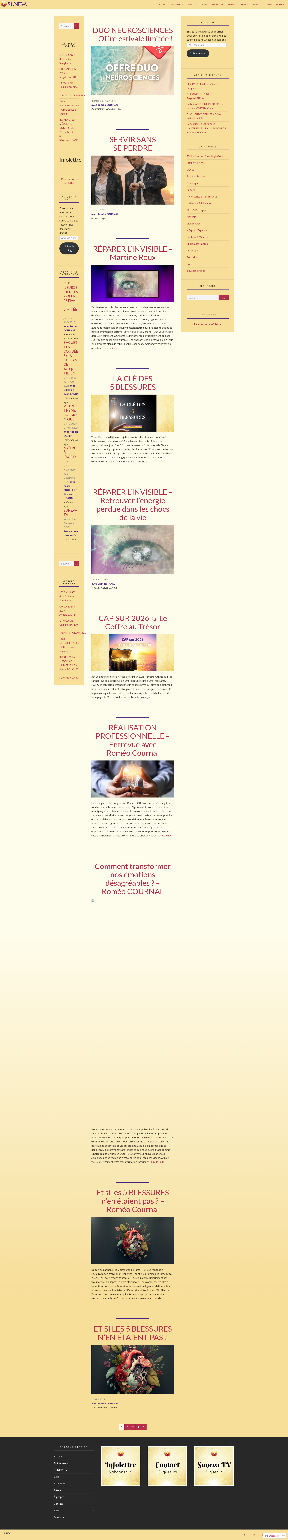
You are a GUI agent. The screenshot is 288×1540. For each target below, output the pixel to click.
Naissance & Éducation (199, 203)
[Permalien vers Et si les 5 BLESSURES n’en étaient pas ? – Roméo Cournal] (132, 1240)
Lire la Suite (110, 348)
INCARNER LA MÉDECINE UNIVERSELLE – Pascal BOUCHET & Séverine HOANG (206, 128)
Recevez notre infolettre (207, 324)
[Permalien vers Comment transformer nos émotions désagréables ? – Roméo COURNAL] (132, 1011)
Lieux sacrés (194, 223)
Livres (190, 264)
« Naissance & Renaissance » (203, 196)
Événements (177, 4)
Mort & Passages (196, 210)
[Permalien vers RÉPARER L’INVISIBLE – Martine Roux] (132, 283)
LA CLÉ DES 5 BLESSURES (133, 382)
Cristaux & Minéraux (198, 237)
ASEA (269, 4)
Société (191, 190)
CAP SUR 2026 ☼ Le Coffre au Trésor (133, 622)
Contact (257, 4)
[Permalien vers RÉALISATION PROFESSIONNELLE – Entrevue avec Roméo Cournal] (132, 778)
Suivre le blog (69, 198)
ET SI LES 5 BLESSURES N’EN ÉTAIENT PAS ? (133, 1333)
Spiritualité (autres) (197, 243)
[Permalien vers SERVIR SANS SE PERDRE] (132, 180)
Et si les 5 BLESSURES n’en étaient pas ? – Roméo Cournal (133, 1201)
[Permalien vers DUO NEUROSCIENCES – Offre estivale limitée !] (132, 70)
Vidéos (190, 169)
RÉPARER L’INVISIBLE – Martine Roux (133, 253)
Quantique (193, 183)
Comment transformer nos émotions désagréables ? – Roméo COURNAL (133, 878)
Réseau (231, 4)
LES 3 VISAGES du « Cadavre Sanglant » (67, 59)
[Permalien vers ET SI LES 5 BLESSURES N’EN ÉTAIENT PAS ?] (132, 1369)
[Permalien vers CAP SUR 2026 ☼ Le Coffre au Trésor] (132, 652)
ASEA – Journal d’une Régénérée (205, 156)
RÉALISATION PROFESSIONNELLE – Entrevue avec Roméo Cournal (133, 740)
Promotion (217, 4)
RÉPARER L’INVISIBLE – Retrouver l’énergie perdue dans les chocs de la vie (133, 504)
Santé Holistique (196, 176)
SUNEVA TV (193, 4)
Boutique (281, 4)
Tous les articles (196, 270)
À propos (244, 4)
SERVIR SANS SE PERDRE (133, 143)
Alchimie (191, 216)
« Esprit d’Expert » (197, 230)
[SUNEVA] (15, 5)
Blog (204, 4)
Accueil (163, 4)
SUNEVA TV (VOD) (197, 163)
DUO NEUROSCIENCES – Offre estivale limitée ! (133, 34)
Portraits (192, 257)
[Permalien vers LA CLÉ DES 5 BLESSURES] (132, 413)
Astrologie (192, 250)
